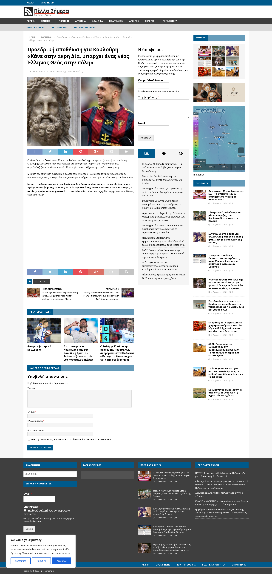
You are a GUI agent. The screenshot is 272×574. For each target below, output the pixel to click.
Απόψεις (134, 21)
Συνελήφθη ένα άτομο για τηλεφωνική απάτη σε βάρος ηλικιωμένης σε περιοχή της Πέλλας (162, 192)
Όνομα (31, 411)
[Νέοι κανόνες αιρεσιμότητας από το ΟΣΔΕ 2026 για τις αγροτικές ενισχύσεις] (199, 393)
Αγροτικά (80, 21)
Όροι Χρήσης (163, 564)
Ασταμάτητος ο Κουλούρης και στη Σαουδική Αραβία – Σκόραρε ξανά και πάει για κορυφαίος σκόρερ (79, 353)
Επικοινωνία (47, 2)
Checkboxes (32, 506)
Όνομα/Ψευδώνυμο (150, 80)
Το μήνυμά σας (148, 97)
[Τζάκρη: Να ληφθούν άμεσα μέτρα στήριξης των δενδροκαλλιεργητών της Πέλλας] (218, 51)
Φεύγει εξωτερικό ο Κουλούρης (40, 348)
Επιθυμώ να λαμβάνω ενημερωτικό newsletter (46, 512)
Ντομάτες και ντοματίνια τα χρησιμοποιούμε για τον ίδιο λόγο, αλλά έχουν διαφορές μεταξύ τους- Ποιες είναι (163, 241)
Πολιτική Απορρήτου (214, 564)
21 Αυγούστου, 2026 (219, 203)
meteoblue (198, 174)
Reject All (41, 560)
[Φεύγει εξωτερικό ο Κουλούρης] (44, 330)
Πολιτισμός (116, 21)
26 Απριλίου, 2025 (39, 71)
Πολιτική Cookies (186, 564)
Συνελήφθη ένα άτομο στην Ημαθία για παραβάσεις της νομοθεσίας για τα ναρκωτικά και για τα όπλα (162, 229)
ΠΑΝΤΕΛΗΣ (200, 473)
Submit (29, 528)
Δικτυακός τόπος (36, 430)
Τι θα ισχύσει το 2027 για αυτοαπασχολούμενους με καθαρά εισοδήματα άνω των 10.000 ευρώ (160, 266)
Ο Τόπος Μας (60, 27)
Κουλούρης (41, 281)
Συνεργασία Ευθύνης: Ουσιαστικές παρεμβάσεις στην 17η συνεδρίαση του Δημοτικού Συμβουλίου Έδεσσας (162, 204)
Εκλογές (149, 21)
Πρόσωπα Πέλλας (36, 27)
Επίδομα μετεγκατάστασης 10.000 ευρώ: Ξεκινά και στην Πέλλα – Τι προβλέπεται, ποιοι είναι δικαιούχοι (221, 512)
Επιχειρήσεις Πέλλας (85, 27)
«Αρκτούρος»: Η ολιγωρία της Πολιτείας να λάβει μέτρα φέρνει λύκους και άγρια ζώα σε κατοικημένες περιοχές (163, 217)
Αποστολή (146, 137)
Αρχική (30, 2)
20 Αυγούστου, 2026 (219, 313)
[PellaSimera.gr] (46, 15)
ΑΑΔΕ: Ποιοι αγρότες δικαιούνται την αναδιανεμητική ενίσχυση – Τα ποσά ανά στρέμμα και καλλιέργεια (163, 254)
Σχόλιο (31, 388)
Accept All (62, 560)
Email (141, 123)
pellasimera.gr (59, 71)
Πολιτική (64, 21)
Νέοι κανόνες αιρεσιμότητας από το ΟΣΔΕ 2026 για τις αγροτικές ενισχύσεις (225, 392)
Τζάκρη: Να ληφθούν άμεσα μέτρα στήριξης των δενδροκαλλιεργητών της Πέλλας (162, 180)
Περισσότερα (170, 21)
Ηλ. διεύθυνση (35, 420)
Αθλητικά (97, 21)
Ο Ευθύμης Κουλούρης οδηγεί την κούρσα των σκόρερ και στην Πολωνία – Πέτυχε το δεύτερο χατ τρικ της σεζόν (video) (117, 353)
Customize (20, 560)
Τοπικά (30, 21)
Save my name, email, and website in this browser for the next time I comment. (71, 439)
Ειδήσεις (45, 21)
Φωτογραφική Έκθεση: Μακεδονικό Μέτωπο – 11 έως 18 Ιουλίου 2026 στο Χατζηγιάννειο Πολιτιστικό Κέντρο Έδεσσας (221, 484)
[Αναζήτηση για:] (50, 473)
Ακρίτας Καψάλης (203, 492)
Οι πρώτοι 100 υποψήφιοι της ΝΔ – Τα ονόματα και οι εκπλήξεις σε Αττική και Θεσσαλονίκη (162, 167)
